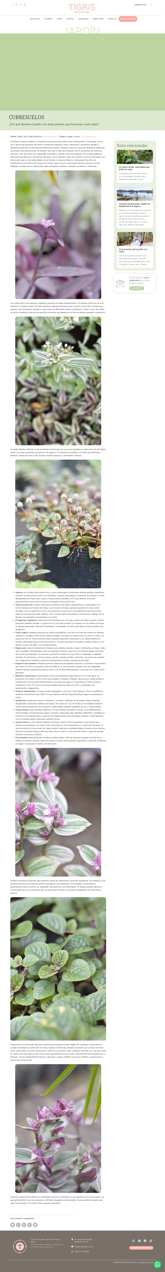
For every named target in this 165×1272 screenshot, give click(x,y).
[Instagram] (12, 5)
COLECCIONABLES (128, 19)
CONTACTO (112, 19)
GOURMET (48, 19)
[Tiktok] (21, 5)
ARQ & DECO (35, 19)
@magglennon (89, 136)
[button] (157, 1264)
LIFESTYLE (70, 19)
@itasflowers (50, 136)
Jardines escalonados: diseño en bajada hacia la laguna (134, 205)
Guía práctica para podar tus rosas (133, 250)
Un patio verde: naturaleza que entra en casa (134, 168)
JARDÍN (59, 19)
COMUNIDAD (83, 19)
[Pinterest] (16, 5)
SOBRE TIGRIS (98, 19)
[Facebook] (25, 5)
